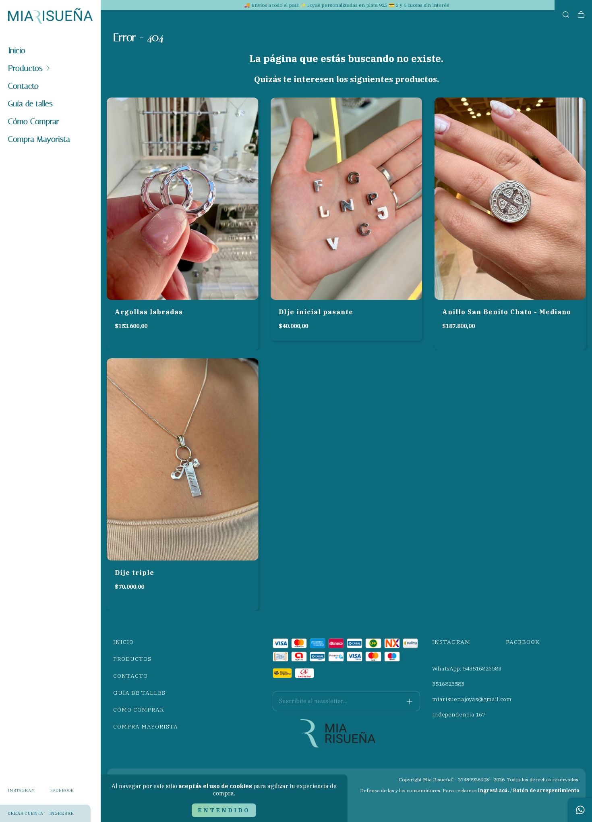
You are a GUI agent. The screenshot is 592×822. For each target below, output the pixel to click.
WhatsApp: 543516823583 (466, 668)
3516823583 (448, 683)
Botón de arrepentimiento (546, 790)
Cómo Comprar (33, 121)
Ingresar (62, 813)
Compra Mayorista (39, 139)
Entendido (224, 810)
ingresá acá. (493, 790)
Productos (25, 68)
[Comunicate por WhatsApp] (580, 810)
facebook (62, 790)
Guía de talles (30, 103)
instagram (21, 790)
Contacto (23, 86)
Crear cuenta (25, 813)
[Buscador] (566, 14)
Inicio (16, 50)
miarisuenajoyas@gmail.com (471, 699)
